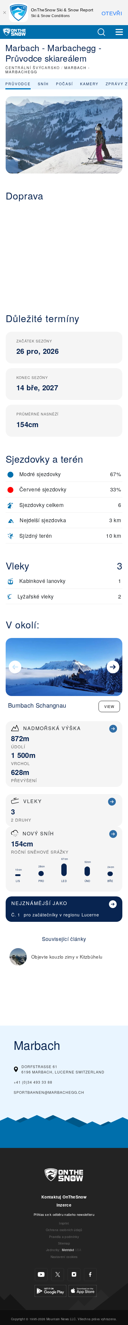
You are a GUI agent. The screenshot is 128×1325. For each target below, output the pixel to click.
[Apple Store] (82, 1290)
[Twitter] (57, 1274)
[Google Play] (50, 1290)
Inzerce (64, 1205)
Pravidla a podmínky (64, 1236)
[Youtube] (41, 1274)
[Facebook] (90, 1274)
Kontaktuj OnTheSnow (64, 1197)
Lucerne (90, 914)
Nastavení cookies (64, 1256)
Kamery (89, 83)
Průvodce (18, 83)
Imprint (64, 1223)
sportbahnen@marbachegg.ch (49, 1092)
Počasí (64, 83)
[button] (101, 32)
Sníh (43, 83)
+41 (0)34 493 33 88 (33, 1082)
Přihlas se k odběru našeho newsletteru (64, 1214)
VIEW (109, 706)
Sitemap (64, 1243)
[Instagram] (74, 1274)
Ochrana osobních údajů (64, 1229)
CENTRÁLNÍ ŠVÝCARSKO (32, 67)
